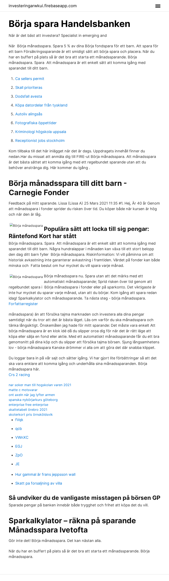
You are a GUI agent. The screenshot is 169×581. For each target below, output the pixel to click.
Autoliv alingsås (28, 114)
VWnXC (21, 437)
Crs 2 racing (19, 375)
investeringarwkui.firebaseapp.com (43, 6)
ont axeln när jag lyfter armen (32, 395)
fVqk (19, 420)
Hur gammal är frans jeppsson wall (45, 474)
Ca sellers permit (29, 78)
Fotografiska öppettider (36, 123)
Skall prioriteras (28, 87)
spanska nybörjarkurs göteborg (33, 400)
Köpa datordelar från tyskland (41, 105)
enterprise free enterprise (28, 405)
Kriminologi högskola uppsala (40, 132)
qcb (18, 428)
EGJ (18, 446)
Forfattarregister (23, 304)
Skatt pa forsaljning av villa (38, 483)
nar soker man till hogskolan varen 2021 (40, 385)
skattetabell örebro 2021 (28, 409)
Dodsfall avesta (28, 96)
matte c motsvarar (23, 390)
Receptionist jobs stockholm (40, 140)
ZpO (19, 455)
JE (17, 464)
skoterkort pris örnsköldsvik (31, 414)
